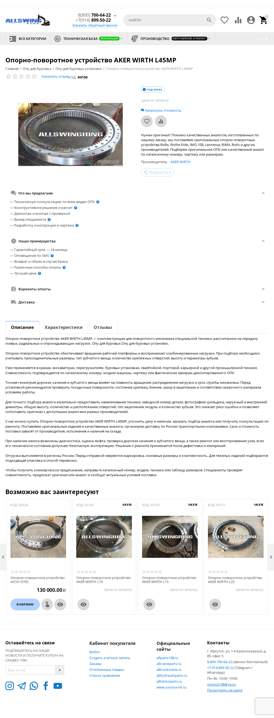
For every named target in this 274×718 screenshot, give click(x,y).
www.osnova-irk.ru (172, 687)
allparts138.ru (167, 657)
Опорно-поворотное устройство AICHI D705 (37, 580)
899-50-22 (93, 20)
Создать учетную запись (109, 657)
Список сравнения (104, 675)
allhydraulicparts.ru (172, 675)
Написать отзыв (54, 76)
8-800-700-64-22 (220, 661)
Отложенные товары (106, 669)
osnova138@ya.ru (221, 684)
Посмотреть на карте (224, 690)
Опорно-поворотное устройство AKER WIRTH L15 (169, 580)
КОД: (72, 77)
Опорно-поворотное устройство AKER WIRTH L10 (103, 580)
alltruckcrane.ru (169, 669)
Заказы (95, 663)
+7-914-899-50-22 (221, 667)
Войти (94, 651)
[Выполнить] (59, 670)
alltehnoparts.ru (169, 681)
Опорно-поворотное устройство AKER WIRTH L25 (235, 580)
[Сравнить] (161, 121)
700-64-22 (94, 15)
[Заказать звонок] (47, 604)
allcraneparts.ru (169, 663)
